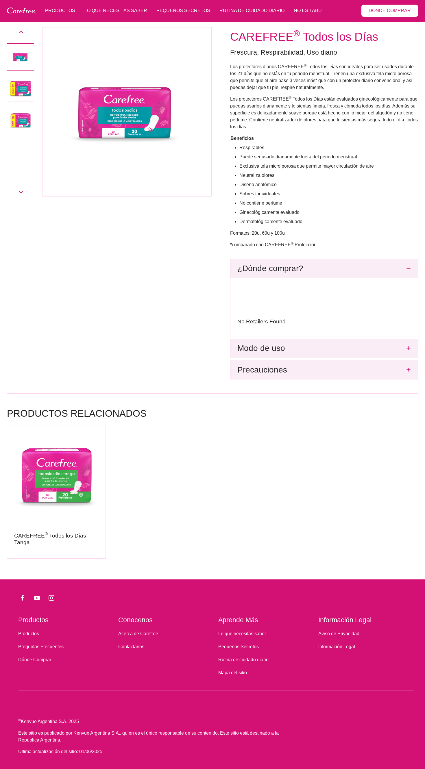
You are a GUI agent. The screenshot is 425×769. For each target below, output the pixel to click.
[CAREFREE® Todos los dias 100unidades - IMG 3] (20, 119)
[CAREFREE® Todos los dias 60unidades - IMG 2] (20, 88)
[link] (56, 491)
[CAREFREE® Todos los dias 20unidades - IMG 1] (20, 57)
